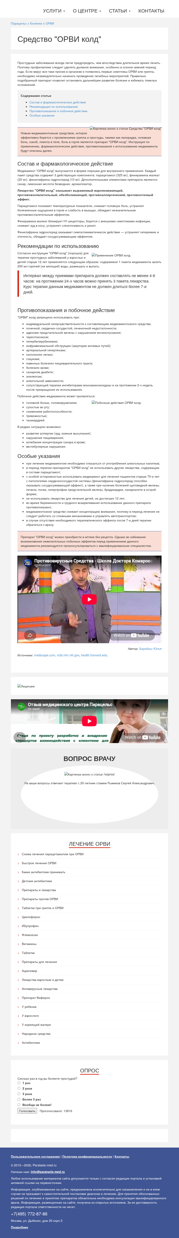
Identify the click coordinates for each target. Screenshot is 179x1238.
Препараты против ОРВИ (40, 899)
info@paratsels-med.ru (48, 1171)
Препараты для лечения (39, 961)
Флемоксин (30, 934)
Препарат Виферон (36, 997)
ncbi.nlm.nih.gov (68, 655)
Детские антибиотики (37, 881)
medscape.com (44, 655)
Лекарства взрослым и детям (43, 979)
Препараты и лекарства (39, 890)
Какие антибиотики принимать (43, 872)
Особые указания (42, 115)
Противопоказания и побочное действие (58, 111)
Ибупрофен (30, 926)
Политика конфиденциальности (87, 1156)
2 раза (27, 1088)
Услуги (53, 10)
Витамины (29, 943)
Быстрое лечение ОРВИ (39, 863)
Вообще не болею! (37, 1104)
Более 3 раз (31, 1099)
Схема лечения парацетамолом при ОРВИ (53, 854)
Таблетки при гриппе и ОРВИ (43, 908)
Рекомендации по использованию (53, 106)
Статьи (118, 10)
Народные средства (36, 1033)
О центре (86, 10)
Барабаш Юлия (150, 648)
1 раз (26, 1083)
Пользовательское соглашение (35, 1156)
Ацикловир (29, 970)
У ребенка (29, 1006)
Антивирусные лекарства (40, 988)
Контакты (151, 10)
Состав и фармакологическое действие (57, 102)
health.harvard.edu (94, 655)
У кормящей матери (36, 1024)
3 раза (27, 1093)
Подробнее (19, 1227)
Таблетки (28, 952)
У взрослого (30, 1015)
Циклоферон (31, 917)
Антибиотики (31, 1042)
